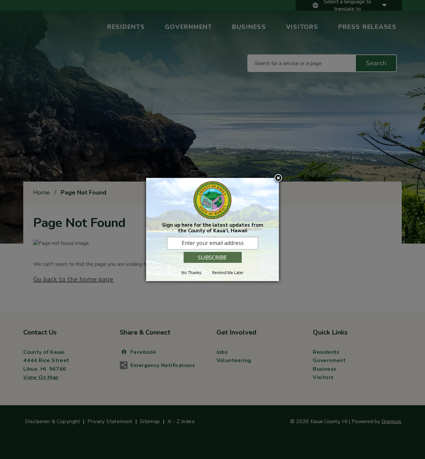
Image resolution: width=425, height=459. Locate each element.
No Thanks (191, 272)
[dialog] (212, 229)
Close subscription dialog (278, 179)
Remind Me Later (228, 272)
